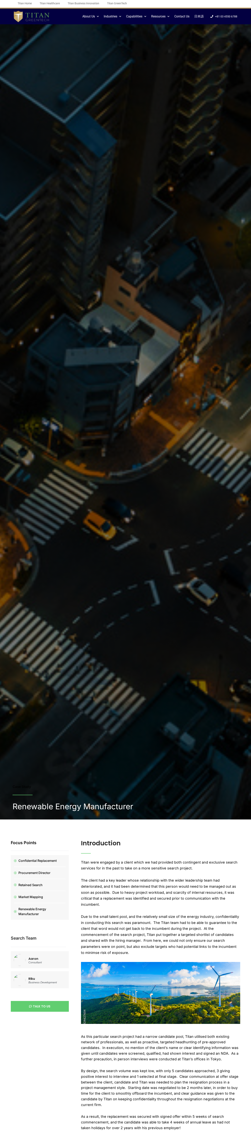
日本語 (199, 16)
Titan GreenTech (117, 3)
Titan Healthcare (50, 3)
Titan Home (25, 3)
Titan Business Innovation (83, 3)
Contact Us (181, 16)
